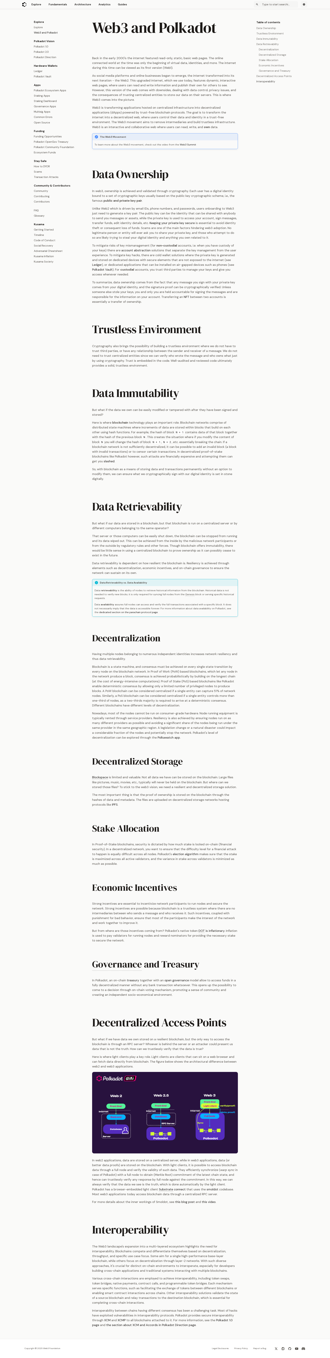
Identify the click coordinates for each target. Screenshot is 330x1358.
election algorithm (186, 854)
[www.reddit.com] (283, 1348)
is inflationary (211, 931)
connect (172, 1189)
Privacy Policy (241, 1348)
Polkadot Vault (102, 269)
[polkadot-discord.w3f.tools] (303, 1348)
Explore (36, 4)
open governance (176, 980)
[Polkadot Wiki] (24, 4)
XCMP (122, 1320)
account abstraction (136, 250)
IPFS (115, 804)
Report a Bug (259, 1348)
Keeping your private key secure (172, 223)
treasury (133, 980)
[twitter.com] (276, 1348)
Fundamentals (58, 4)
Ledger (97, 265)
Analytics (104, 4)
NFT (186, 297)
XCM (107, 1320)
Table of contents (268, 22)
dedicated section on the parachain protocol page (128, 612)
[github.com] (290, 1348)
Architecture (82, 4)
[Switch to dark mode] (304, 4)
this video (209, 1202)
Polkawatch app (169, 737)
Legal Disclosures (220, 1348)
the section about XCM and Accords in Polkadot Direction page (151, 1325)
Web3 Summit (188, 144)
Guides (122, 4)
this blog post (185, 1202)
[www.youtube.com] (297, 1348)
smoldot (212, 1189)
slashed (109, 461)
